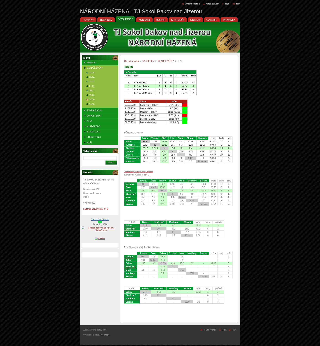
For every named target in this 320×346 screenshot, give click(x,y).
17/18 (91, 104)
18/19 (91, 99)
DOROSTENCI (94, 137)
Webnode (105, 335)
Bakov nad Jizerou (100, 219)
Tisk (238, 3)
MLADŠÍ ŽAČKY (95, 68)
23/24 (91, 77)
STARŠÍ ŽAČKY (94, 110)
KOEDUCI (91, 62)
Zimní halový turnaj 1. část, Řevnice (138, 172)
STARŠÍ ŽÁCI (93, 131)
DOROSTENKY (94, 116)
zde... (147, 174)
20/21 (91, 90)
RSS (227, 3)
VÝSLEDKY (148, 61)
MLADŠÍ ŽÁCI (93, 126)
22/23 (91, 81)
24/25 (91, 72)
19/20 (91, 95)
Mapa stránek (212, 3)
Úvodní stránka (192, 3)
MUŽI (89, 142)
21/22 (91, 86)
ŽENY (89, 121)
